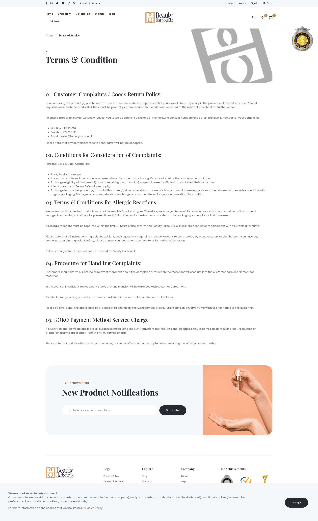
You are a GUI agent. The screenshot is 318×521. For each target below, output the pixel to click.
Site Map (147, 481)
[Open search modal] (253, 17)
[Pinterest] (74, 3)
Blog (112, 14)
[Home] (159, 17)
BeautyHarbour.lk (164, 226)
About (83, 3)
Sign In (254, 3)
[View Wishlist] (262, 18)
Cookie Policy (94, 508)
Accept (296, 502)
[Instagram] (51, 3)
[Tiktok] (69, 3)
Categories (83, 14)
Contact (97, 3)
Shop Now (64, 14)
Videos (55, 21)
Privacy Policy (111, 476)
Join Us (242, 3)
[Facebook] (46, 3)
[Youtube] (63, 3)
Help (230, 3)
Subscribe (173, 410)
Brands (99, 14)
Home (49, 14)
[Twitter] (57, 3)
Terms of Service (113, 481)
